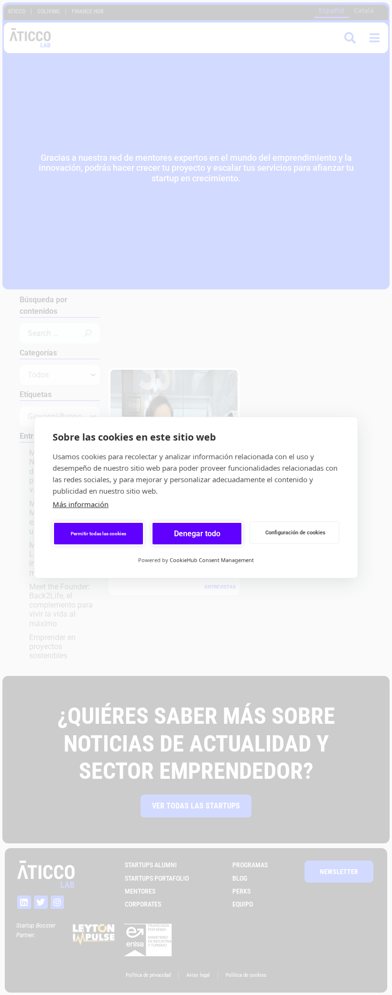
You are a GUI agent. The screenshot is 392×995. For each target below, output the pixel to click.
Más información (81, 504)
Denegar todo (197, 533)
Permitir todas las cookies (98, 533)
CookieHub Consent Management (212, 560)
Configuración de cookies (295, 533)
